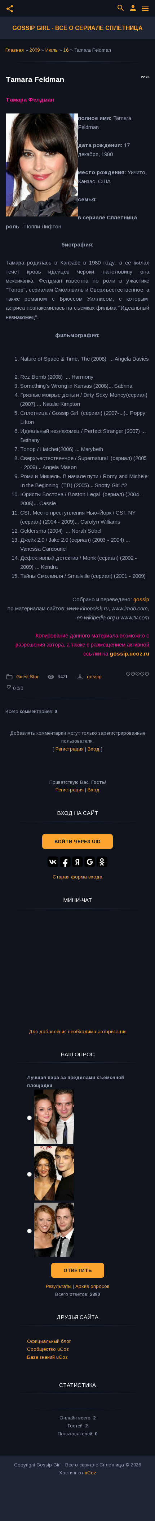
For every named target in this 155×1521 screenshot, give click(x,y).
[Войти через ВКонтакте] (53, 861)
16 (65, 50)
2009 (35, 50)
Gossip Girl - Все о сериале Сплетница (77, 28)
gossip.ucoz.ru (129, 653)
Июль (51, 50)
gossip (141, 599)
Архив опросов (92, 1286)
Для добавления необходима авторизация (78, 1031)
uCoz (90, 1472)
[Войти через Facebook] (65, 861)
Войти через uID (77, 841)
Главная (14, 50)
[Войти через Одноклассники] (102, 861)
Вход (93, 749)
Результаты (58, 1286)
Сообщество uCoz (48, 1349)
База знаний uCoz (47, 1357)
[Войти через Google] (89, 861)
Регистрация (70, 749)
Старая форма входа (77, 877)
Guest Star (27, 676)
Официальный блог (49, 1341)
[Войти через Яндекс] (77, 861)
